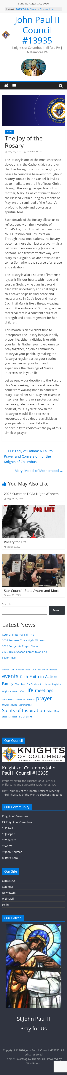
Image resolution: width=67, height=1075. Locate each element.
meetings (44, 690)
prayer (44, 698)
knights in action (10, 691)
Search (6, 604)
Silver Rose (9, 657)
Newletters (9, 892)
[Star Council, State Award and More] (33, 556)
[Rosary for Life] (33, 508)
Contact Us (8, 880)
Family (7, 683)
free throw (45, 684)
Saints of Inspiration (23, 710)
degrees (53, 669)
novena (30, 699)
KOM (22, 691)
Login (5, 904)
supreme (25, 716)
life (29, 690)
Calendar (7, 886)
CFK (13, 669)
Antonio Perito (34, 151)
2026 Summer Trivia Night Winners (31, 493)
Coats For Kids (23, 669)
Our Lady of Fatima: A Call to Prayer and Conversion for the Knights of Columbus (28, 456)
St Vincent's (9, 840)
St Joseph (13, 716)
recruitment (9, 704)
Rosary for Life (15, 542)
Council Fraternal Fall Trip (18, 634)
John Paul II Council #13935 (37, 30)
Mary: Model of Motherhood (39, 470)
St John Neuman (12, 852)
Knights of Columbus (15, 816)
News (9, 131)
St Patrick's (8, 828)
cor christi (43, 669)
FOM (17, 684)
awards (5, 669)
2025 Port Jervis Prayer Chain (20, 646)
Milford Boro (10, 858)
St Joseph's (8, 834)
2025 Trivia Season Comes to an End (24, 652)
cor (34, 669)
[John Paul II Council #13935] (6, 85)
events (10, 676)
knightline (57, 684)
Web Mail (8, 898)
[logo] (33, 749)
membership (8, 699)
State (4, 716)
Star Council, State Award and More (31, 590)
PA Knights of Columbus (17, 822)
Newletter (20, 699)
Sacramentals (25, 705)
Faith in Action (43, 676)
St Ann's (7, 846)
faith (24, 676)
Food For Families (30, 684)
